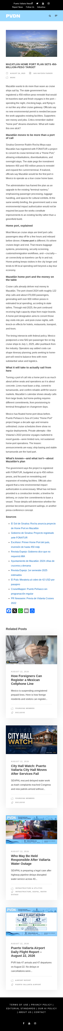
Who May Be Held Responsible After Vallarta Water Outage (30, 859)
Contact (40, 1012)
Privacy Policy (42, 1005)
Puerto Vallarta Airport (28, 984)
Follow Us (30, 7)
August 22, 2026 (20, 671)
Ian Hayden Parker (43, 73)
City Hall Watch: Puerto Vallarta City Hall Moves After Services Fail (29, 770)
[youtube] (43, 3)
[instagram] (49, 3)
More (12, 77)
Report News (17, 7)
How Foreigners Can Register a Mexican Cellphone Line (26, 680)
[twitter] (37, 3)
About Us (25, 1012)
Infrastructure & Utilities (28, 888)
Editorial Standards (21, 1008)
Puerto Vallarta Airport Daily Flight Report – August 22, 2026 (28, 952)
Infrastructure (23, 891)
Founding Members (25, 708)
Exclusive (20, 712)
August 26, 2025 (17, 73)
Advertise (41, 7)
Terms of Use (19, 1005)
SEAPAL (35, 891)
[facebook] (32, 3)
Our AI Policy (47, 1008)
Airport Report (23, 980)
